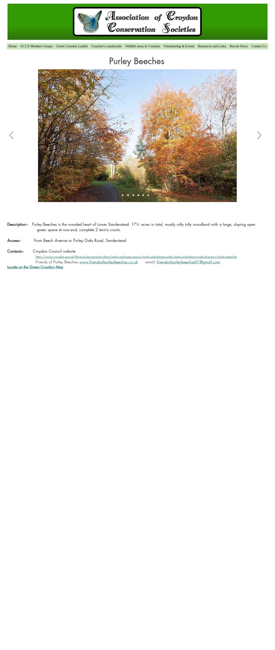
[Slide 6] (143, 195)
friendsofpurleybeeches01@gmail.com (188, 261)
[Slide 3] (127, 195)
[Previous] (11, 135)
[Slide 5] (138, 195)
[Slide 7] (148, 195)
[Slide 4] (133, 195)
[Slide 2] (122, 195)
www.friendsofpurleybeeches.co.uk (108, 261)
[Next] (259, 135)
